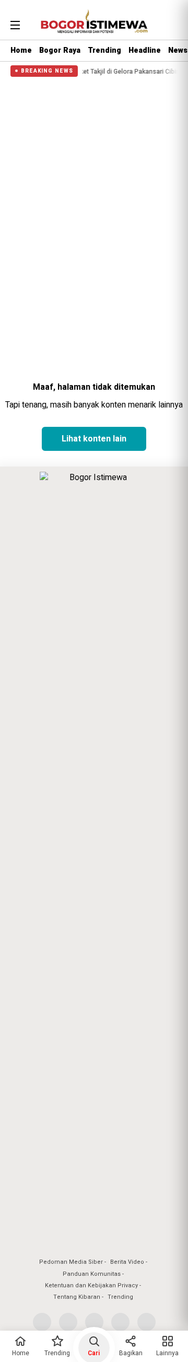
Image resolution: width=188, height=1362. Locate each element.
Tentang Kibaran (76, 1297)
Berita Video (127, 1262)
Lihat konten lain (94, 439)
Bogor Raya (59, 50)
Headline (144, 50)
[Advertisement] (94, 174)
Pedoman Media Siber (71, 1262)
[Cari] (171, 23)
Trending (104, 50)
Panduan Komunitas (92, 1274)
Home (21, 50)
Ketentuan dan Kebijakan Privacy (91, 1285)
